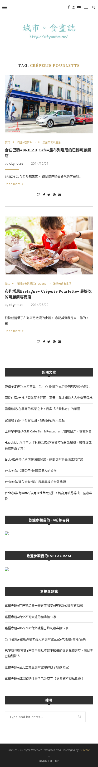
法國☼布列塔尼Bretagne (31, 283)
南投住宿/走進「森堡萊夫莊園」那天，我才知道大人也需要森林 (49, 397)
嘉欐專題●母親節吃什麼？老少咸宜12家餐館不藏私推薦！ (44, 678)
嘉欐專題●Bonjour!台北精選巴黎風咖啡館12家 (37, 628)
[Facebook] (69, 7)
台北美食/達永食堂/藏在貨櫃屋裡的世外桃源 (35, 482)
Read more (13, 184)
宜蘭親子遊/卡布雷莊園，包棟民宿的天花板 (35, 420)
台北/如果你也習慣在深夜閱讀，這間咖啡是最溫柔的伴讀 (44, 459)
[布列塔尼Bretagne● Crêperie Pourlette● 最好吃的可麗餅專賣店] (49, 245)
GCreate (84, 750)
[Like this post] (38, 194)
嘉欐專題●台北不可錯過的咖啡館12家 (30, 617)
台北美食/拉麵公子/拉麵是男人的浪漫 (31, 470)
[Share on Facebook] (44, 194)
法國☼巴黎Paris (26, 142)
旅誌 (7, 142)
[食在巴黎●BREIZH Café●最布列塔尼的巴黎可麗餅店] (49, 104)
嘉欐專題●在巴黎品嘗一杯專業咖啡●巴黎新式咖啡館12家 (44, 605)
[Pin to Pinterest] (54, 194)
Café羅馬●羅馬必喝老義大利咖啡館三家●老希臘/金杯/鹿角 (45, 639)
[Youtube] (79, 7)
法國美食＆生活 (51, 142)
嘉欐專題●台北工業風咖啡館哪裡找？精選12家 (37, 667)
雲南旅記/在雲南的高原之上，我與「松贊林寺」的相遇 (42, 409)
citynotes (16, 163)
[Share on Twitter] (48, 194)
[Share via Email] (59, 194)
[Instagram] (73, 7)
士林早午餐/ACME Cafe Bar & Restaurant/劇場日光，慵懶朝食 (48, 431)
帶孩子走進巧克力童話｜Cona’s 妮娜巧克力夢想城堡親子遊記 (47, 386)
